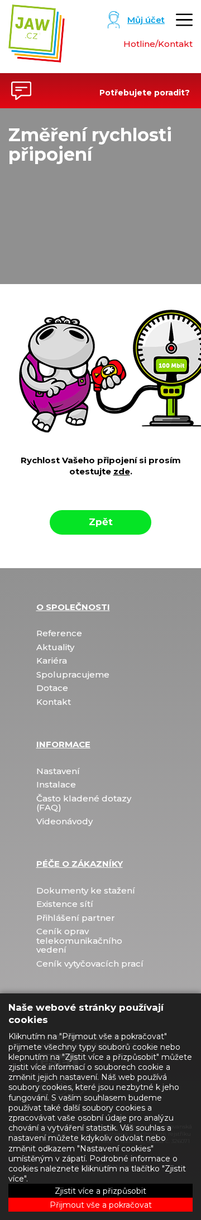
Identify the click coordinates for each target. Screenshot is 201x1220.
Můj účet (146, 20)
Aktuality (55, 647)
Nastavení (58, 771)
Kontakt (53, 702)
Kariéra (51, 661)
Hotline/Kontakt (158, 44)
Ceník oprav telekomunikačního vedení (79, 941)
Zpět (101, 521)
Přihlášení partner (75, 918)
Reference (59, 633)
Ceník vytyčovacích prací (89, 964)
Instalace (56, 785)
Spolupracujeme (72, 675)
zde (121, 471)
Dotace (52, 688)
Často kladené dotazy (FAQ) (83, 803)
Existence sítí (64, 904)
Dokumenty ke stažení (85, 891)
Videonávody (64, 822)
